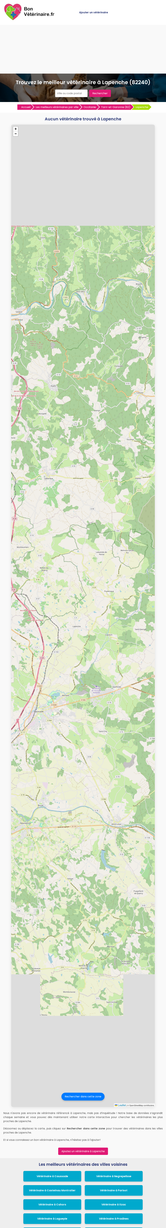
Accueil (25, 107)
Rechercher (100, 93)
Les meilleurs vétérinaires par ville (57, 107)
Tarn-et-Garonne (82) (115, 107)
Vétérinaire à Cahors (52, 1204)
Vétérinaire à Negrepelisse (113, 1176)
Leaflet (121, 1105)
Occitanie (90, 107)
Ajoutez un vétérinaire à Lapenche (83, 1151)
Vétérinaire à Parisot (113, 1190)
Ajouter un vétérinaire (93, 12)
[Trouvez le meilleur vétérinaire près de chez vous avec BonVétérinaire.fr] (30, 19)
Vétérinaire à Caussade (52, 1176)
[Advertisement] (83, 49)
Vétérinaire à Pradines (114, 1219)
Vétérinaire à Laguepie (52, 1219)
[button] (15, 129)
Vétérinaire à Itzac (113, 1204)
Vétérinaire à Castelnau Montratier (52, 1190)
